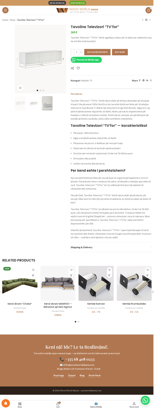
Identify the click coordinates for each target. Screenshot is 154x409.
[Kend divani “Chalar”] (19, 283)
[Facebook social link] (140, 80)
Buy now (120, 52)
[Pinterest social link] (143, 80)
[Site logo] (77, 10)
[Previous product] (143, 20)
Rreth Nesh (95, 375)
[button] (18, 59)
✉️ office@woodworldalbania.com (77, 364)
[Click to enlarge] (20, 87)
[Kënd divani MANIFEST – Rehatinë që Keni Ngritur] (58, 283)
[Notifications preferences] (6, 403)
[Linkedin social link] (147, 80)
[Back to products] (146, 20)
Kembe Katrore (96, 303)
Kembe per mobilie (96, 308)
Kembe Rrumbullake (134, 303)
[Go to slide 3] (43, 90)
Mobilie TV (86, 80)
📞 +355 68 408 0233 (77, 359)
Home (5, 19)
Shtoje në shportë (97, 52)
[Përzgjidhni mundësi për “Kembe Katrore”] (109, 275)
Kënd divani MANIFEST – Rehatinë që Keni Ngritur (58, 305)
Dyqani (71, 375)
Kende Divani (20, 308)
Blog (82, 375)
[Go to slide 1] (37, 90)
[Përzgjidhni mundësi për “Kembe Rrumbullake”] (147, 275)
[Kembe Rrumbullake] (134, 283)
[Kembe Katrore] (96, 283)
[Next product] (150, 20)
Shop (12, 19)
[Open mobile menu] (5, 10)
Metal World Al (57, 3)
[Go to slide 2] (40, 90)
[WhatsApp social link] (151, 80)
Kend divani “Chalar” (20, 303)
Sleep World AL (78, 3)
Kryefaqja (59, 375)
